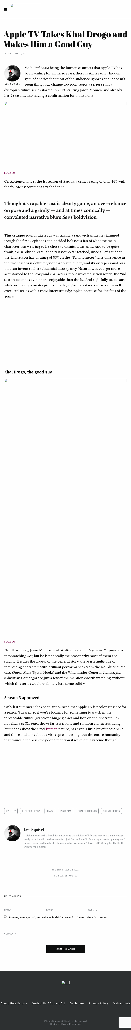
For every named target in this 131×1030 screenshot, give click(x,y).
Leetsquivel (12, 84)
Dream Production (71, 1024)
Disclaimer (76, 1003)
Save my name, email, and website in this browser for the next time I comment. (58, 917)
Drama (49, 811)
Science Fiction (111, 811)
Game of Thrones (87, 811)
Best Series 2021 (31, 811)
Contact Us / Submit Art (48, 1003)
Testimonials (121, 1003)
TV (4, 53)
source (9, 173)
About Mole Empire (14, 1003)
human (51, 729)
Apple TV (11, 811)
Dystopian (65, 811)
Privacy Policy (98, 1003)
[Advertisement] (65, 332)
